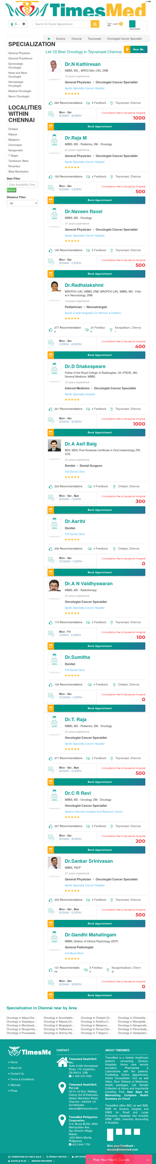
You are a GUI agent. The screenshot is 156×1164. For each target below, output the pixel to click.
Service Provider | (43, 1160)
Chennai (77, 38)
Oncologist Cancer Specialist (124, 38)
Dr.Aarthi (75, 521)
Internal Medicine (77, 388)
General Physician (19, 53)
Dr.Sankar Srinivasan (89, 860)
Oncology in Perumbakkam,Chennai (133, 1029)
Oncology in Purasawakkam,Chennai (22, 1033)
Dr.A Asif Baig (81, 443)
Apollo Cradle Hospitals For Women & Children (93, 313)
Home (14, 1062)
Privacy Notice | (59, 1156)
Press (13, 1090)
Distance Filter (16, 197)
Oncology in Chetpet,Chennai (96, 1018)
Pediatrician (73, 307)
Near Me (138, 49)
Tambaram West (18, 161)
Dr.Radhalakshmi (84, 285)
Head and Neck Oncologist (17, 74)
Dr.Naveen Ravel (83, 211)
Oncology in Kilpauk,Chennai (59, 1021)
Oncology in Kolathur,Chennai (96, 1021)
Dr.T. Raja (76, 719)
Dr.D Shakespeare (85, 366)
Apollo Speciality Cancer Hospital (84, 88)
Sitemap (15, 1085)
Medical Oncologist (19, 91)
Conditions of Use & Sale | (27, 1156)
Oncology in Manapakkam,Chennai (133, 1021)
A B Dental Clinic (75, 471)
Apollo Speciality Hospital (80, 394)
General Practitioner (20, 58)
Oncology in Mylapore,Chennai (96, 1025)
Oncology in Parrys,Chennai (96, 1029)
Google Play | (20, 1160)
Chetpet (13, 129)
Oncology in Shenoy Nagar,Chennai (59, 1033)
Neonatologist (97, 307)
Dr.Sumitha (77, 657)
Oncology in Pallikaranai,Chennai (59, 1029)
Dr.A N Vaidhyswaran (89, 583)
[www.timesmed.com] (49, 38)
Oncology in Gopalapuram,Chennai (22, 1021)
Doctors (60, 38)
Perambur (14, 166)
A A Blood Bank (74, 953)
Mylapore (14, 139)
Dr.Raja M (76, 137)
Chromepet (15, 145)
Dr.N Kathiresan (83, 64)
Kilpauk (12, 134)
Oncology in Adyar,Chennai (22, 1018)
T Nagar (13, 155)
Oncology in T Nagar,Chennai (96, 1033)
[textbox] (62, 24)
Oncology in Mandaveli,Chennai (22, 1025)
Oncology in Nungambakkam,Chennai (22, 1029)
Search (11, 190)
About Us (15, 1068)
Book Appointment (100, 126)
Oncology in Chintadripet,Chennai (133, 1018)
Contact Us (17, 1073)
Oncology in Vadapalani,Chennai (133, 1033)
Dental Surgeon (91, 465)
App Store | (82, 1156)
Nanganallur (15, 150)
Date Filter (13, 178)
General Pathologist (79, 947)
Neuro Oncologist (18, 96)
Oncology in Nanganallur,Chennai (133, 1025)
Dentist (70, 465)
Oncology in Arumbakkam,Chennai (59, 1018)
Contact (63, 1050)
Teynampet (94, 38)
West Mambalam (18, 171)
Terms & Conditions (22, 1079)
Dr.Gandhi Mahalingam (90, 934)
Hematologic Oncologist (15, 84)
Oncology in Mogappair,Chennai (59, 1025)
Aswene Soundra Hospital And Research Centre (94, 811)
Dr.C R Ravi (78, 792)
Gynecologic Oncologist (15, 65)
